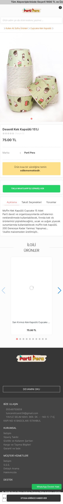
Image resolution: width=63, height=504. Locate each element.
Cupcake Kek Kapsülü (40, 28)
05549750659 (13, 409)
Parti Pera (29, 152)
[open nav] (3, 9)
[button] (31, 119)
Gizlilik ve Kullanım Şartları (18, 440)
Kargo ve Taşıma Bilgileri (17, 444)
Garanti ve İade (12, 448)
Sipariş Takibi (11, 437)
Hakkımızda (10, 472)
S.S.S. (7, 464)
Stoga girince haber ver (34, 498)
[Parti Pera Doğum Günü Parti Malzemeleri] (31, 10)
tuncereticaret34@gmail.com (21, 413)
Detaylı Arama (11, 468)
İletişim (7, 433)
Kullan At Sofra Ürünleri (17, 28)
